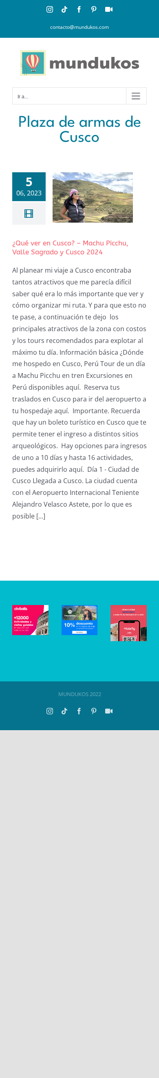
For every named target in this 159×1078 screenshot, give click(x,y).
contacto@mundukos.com (79, 27)
